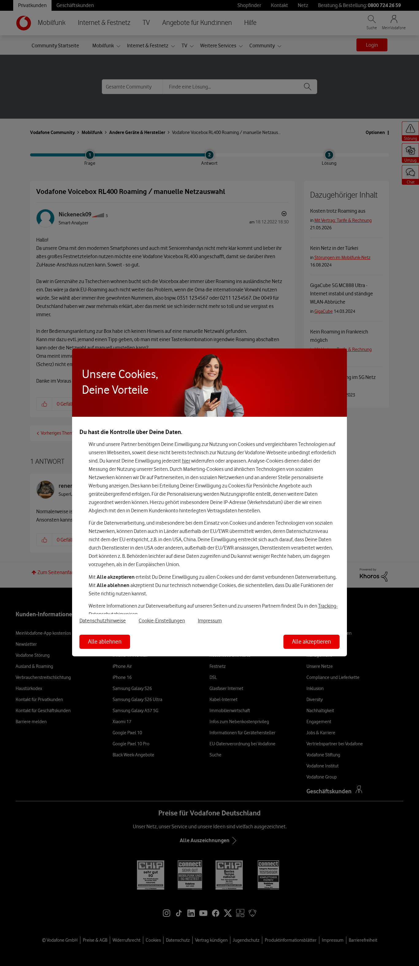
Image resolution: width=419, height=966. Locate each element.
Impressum (210, 620)
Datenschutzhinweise (102, 620)
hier (186, 461)
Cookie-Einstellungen (162, 620)
